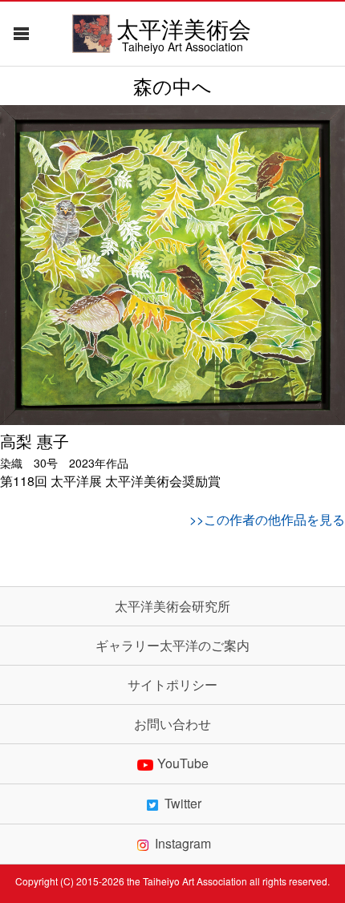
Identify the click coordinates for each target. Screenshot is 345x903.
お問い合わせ (172, 724)
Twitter (182, 804)
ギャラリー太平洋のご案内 (172, 645)
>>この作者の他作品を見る (267, 519)
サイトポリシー (172, 684)
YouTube (183, 764)
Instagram (183, 844)
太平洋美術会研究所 (172, 606)
